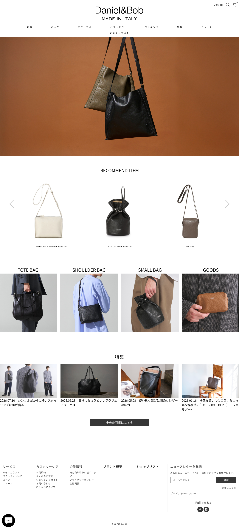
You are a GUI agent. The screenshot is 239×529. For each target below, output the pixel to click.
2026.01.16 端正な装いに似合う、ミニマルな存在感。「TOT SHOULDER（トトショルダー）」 (210, 405)
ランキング (152, 27)
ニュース (206, 27)
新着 (29, 27)
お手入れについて (46, 486)
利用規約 (41, 472)
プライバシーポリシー (82, 479)
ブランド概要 (112, 466)
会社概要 (74, 483)
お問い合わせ (43, 483)
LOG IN (218, 4)
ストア (6, 479)
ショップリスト (119, 32)
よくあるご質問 (44, 476)
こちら (232, 487)
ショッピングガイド (47, 479)
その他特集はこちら (119, 422)
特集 (180, 27)
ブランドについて (12, 476)
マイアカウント (11, 472)
